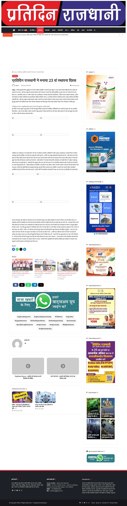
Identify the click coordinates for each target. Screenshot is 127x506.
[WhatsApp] (21, 490)
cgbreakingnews (24, 317)
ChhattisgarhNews (38, 321)
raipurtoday (55, 325)
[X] (15, 490)
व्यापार (83, 30)
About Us (98, 502)
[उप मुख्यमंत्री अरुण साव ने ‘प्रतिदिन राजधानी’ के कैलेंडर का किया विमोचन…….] (22, 265)
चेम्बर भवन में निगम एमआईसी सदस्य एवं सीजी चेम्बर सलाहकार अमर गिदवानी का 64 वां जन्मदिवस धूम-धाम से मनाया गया (67, 273)
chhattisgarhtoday (56, 321)
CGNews (59, 317)
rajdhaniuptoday (46, 329)
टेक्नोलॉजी (60, 30)
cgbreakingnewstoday (43, 317)
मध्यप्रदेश (47, 30)
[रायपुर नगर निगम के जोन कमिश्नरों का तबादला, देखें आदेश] (45, 397)
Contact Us (105, 502)
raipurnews (42, 325)
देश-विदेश (32, 30)
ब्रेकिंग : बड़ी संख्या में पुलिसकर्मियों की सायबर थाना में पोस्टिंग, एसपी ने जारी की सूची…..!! (21, 406)
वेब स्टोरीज (89, 30)
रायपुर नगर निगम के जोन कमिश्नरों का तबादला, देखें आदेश (44, 405)
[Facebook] (13, 490)
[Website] (25, 343)
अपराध (53, 30)
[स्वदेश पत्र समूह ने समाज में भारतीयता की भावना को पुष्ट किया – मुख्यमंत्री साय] (45, 265)
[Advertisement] (63, 52)
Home (15, 72)
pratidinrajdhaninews (25, 325)
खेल (78, 30)
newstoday (72, 321)
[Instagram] (19, 490)
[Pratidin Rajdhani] (63, 13)
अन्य (66, 30)
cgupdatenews (21, 321)
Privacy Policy (113, 502)
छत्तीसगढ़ (40, 30)
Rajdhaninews (69, 325)
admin (17, 85)
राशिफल (73, 30)
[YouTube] (17, 490)
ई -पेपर (23, 30)
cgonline (70, 317)
